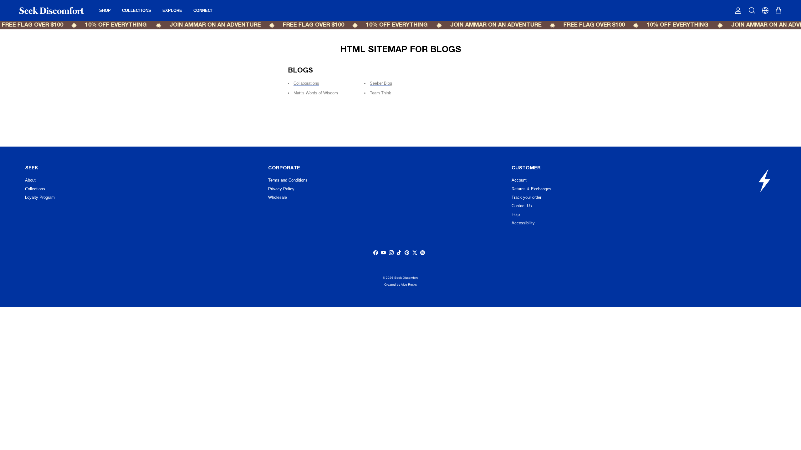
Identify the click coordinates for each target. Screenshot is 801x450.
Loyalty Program (40, 197)
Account (519, 180)
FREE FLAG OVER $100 (306, 25)
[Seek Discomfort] (51, 10)
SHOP (105, 10)
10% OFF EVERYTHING (109, 25)
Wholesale (277, 197)
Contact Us (522, 205)
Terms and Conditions (288, 180)
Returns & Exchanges (531, 189)
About (30, 180)
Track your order (526, 197)
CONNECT (203, 10)
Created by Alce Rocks (400, 284)
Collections (35, 189)
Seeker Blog (381, 83)
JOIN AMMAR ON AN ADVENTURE (207, 25)
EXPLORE (172, 10)
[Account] (737, 10)
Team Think (380, 93)
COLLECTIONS (136, 10)
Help (516, 214)
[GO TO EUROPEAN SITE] (765, 10)
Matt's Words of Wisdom (315, 93)
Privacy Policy (281, 189)
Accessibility (523, 223)
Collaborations (306, 83)
